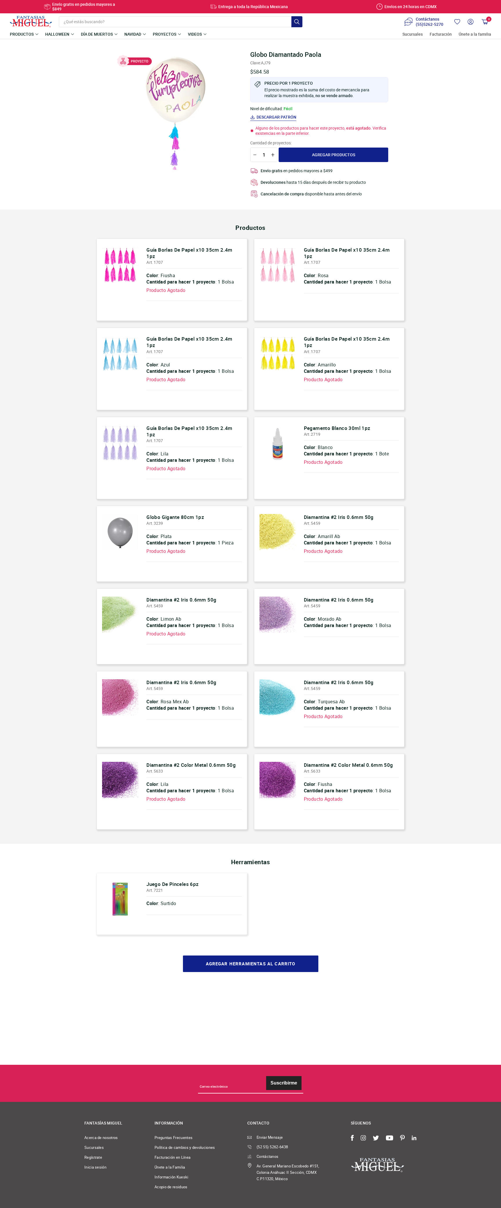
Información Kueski (171, 1177)
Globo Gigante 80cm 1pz (175, 517)
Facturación (441, 34)
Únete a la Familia (170, 1167)
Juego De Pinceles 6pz (172, 884)
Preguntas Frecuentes (174, 1137)
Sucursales (412, 34)
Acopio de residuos (171, 1186)
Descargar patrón (276, 117)
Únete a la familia (475, 34)
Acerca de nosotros (101, 1137)
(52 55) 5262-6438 (272, 1146)
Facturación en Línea (172, 1157)
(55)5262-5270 (429, 24)
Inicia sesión (95, 1167)
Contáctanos (267, 1156)
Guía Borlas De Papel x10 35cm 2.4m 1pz (189, 252)
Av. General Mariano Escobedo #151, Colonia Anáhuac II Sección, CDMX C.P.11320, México (288, 1172)
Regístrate (93, 1157)
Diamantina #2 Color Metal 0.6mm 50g (191, 765)
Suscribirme (284, 1082)
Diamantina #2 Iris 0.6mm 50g (339, 517)
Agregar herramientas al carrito (250, 964)
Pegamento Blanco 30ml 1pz (337, 428)
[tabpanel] (175, 113)
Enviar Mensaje (270, 1137)
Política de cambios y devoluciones (185, 1147)
